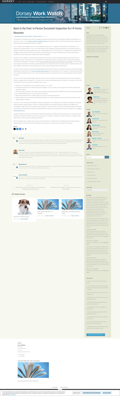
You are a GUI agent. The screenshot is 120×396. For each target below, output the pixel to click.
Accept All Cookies (107, 392)
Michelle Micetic (28, 36)
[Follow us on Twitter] (102, 27)
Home (19, 1)
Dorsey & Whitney (37, 36)
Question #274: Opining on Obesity (21, 216)
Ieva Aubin (17, 36)
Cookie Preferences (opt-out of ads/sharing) (95, 334)
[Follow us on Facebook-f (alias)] (99, 28)
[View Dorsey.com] (8, 2)
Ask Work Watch (31, 1)
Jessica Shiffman (24, 219)
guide (16, 52)
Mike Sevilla (22, 36)
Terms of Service (64, 387)
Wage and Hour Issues (92, 165)
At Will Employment (91, 175)
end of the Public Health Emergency (40, 71)
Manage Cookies (76, 392)
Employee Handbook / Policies (94, 181)
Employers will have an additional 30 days (38, 41)
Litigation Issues (91, 172)
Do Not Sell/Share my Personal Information (91, 392)
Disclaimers (51, 1)
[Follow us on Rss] (108, 28)
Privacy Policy (13, 394)
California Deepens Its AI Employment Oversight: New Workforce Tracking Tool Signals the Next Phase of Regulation (97, 287)
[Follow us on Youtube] (106, 28)
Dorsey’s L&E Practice (41, 1)
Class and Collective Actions (93, 168)
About (24, 1)
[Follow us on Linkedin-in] (104, 28)
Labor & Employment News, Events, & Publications (28, 380)
